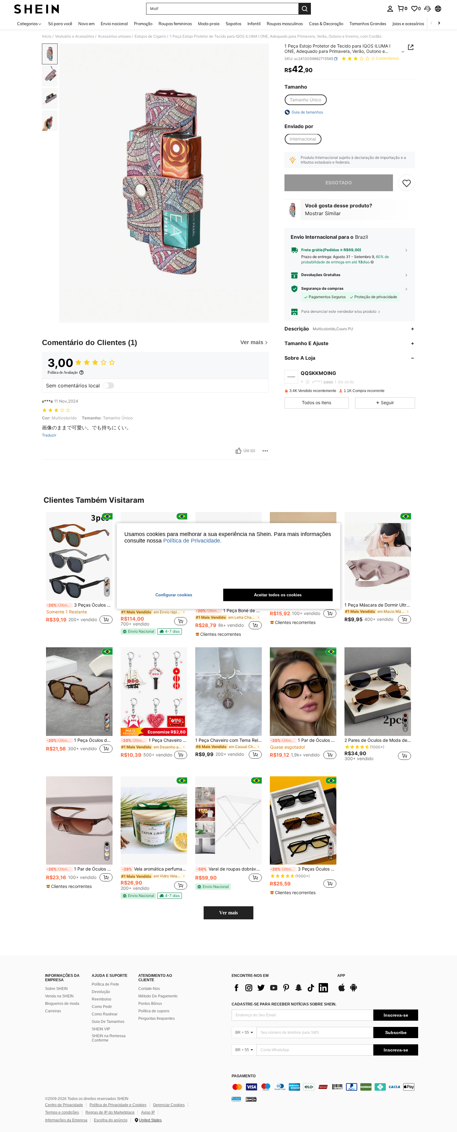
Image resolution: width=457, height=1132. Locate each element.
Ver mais (228, 912)
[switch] (108, 385)
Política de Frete (105, 984)
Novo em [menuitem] (86, 23)
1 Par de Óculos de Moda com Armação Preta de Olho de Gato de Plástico (303, 740)
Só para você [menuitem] (60, 23)
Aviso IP (148, 1112)
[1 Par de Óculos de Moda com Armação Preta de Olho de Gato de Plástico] (303, 691)
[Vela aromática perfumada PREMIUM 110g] (154, 820)
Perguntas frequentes (156, 1018)
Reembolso (101, 999)
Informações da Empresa (66, 1120)
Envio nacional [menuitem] (114, 23)
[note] (138, 631)
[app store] (341, 990)
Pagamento (244, 1076)
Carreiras (53, 1011)
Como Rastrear (105, 1014)
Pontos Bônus (150, 1003)
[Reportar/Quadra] (265, 451)
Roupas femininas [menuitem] (175, 23)
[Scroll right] (439, 23)
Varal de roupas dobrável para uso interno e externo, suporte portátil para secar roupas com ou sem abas (229, 868)
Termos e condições (62, 1112)
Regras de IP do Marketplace (110, 1112)
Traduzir (49, 435)
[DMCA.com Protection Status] (251, 1099)
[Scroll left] (431, 23)
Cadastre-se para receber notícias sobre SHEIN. (284, 1004)
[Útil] (238, 451)
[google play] (353, 990)
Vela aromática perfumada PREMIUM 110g (154, 868)
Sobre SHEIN (56, 988)
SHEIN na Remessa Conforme (109, 1038)
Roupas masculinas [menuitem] (285, 23)
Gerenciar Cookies (169, 1105)
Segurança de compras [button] (322, 288)
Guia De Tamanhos (108, 1021)
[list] (281, 987)
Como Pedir (102, 1007)
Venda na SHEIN (59, 996)
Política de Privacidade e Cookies (118, 1105)
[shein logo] (36, 8)
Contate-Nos (149, 988)
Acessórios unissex (114, 36)
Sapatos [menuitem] (233, 23)
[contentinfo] (325, 1087)
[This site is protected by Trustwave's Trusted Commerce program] (236, 1099)
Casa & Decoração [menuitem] (326, 23)
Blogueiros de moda (62, 1003)
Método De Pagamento (158, 996)
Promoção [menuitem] (143, 23)
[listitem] (79, 572)
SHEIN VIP (101, 1029)
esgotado (338, 183)
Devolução (101, 992)
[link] (402, 8)
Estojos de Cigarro (150, 36)
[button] (427, 8)
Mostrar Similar (323, 213)
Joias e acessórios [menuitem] (408, 23)
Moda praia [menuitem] (208, 23)
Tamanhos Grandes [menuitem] (367, 23)
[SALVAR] (406, 182)
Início (46, 36)
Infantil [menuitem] (254, 23)
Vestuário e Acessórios (74, 36)
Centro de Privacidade (64, 1105)
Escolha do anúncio (110, 1120)
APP (341, 976)
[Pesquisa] (304, 9)
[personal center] (390, 8)
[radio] (305, 100)
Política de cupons (153, 1011)
